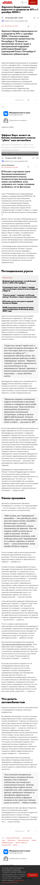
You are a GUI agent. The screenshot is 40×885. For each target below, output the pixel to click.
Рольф (4, 384)
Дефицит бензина (7, 843)
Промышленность (23, 840)
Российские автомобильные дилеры (17, 644)
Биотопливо (11, 840)
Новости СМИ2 (7, 127)
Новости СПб (6, 845)
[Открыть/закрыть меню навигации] (22, 2)
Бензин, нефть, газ (21, 843)
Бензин (15, 845)
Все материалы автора (9, 26)
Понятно (32, 875)
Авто (3, 840)
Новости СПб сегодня (13, 838)
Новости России (27, 838)
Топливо (34, 840)
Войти (33, 2)
